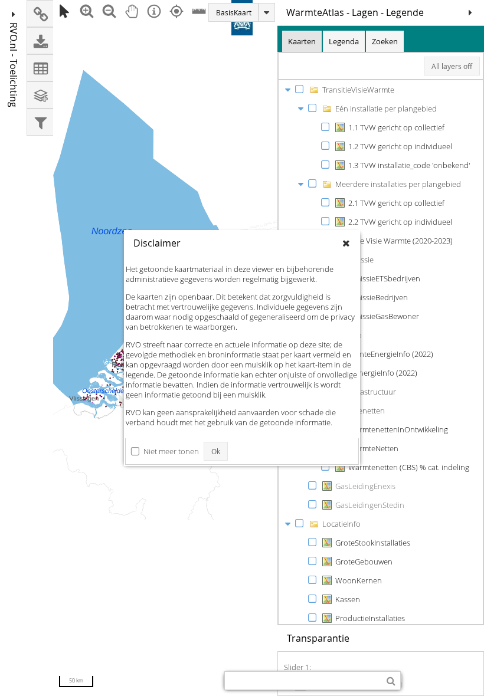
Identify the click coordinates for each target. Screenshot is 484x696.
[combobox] (303, 681)
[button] (470, 12)
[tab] (302, 41)
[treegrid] (381, 352)
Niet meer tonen (171, 452)
